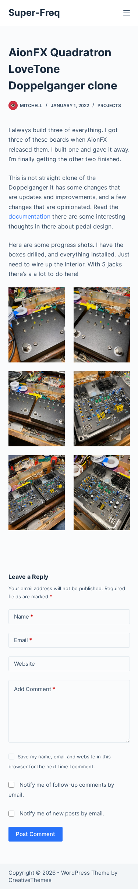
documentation (29, 216)
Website (24, 663)
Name (23, 616)
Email (23, 640)
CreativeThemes (30, 879)
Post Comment (35, 833)
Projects (109, 105)
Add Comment (34, 689)
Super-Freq (34, 12)
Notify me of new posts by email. (62, 813)
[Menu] (126, 13)
